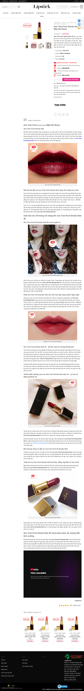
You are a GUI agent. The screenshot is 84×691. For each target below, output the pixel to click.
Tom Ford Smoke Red (59, 94)
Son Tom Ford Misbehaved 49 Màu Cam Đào (74, 636)
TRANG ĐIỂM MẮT (16, 13)
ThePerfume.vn (13, 1)
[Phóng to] (27, 37)
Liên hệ (81, 1)
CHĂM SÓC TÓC (65, 13)
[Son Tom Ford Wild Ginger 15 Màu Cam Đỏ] (30, 624)
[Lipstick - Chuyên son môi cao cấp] (42, 7)
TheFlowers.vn (22, 1)
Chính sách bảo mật (6, 672)
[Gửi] (18, 7)
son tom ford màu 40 (61, 92)
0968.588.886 (65, 68)
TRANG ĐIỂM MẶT (29, 13)
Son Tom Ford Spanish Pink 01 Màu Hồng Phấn (60, 636)
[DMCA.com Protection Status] (12, 685)
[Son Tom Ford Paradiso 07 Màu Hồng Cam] (45, 624)
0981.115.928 (65, 75)
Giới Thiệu (76, 1)
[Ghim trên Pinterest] (67, 114)
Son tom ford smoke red (73, 92)
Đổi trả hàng (4, 666)
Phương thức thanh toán (7, 676)
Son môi (5, 13)
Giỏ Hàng (24, 663)
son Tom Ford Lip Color (37, 443)
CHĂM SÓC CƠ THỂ (52, 13)
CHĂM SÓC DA (40, 13)
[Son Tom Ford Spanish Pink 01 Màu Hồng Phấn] (60, 624)
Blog (42, 16)
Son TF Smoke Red (68, 90)
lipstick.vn (5, 1)
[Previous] (26, 31)
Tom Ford (59, 97)
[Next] (48, 31)
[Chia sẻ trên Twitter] (59, 114)
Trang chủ (57, 22)
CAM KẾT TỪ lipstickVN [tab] (34, 120)
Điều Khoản (4, 669)
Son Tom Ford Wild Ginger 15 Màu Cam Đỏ (30, 636)
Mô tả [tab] (25, 120)
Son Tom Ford (71, 22)
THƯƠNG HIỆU (76, 13)
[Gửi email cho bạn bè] (63, 114)
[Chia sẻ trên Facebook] (55, 114)
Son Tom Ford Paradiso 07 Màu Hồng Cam (45, 636)
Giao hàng (25, 660)
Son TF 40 (59, 90)
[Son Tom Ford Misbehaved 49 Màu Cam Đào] (75, 624)
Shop (63, 22)
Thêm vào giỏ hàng (71, 79)
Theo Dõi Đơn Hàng (27, 666)
